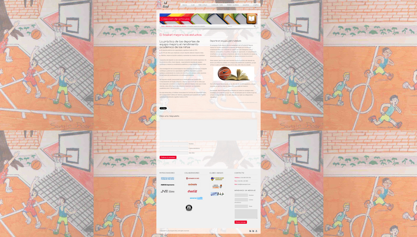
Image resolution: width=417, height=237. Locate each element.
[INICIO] (184, 5)
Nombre (191, 144)
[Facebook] (256, 231)
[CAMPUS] (256, 5)
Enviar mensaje (241, 222)
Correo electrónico (194, 148)
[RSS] (250, 231)
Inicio (163, 26)
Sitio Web (191, 153)
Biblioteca (169, 26)
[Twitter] (253, 231)
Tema (250, 206)
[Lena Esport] (162, 7)
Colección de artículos (179, 26)
